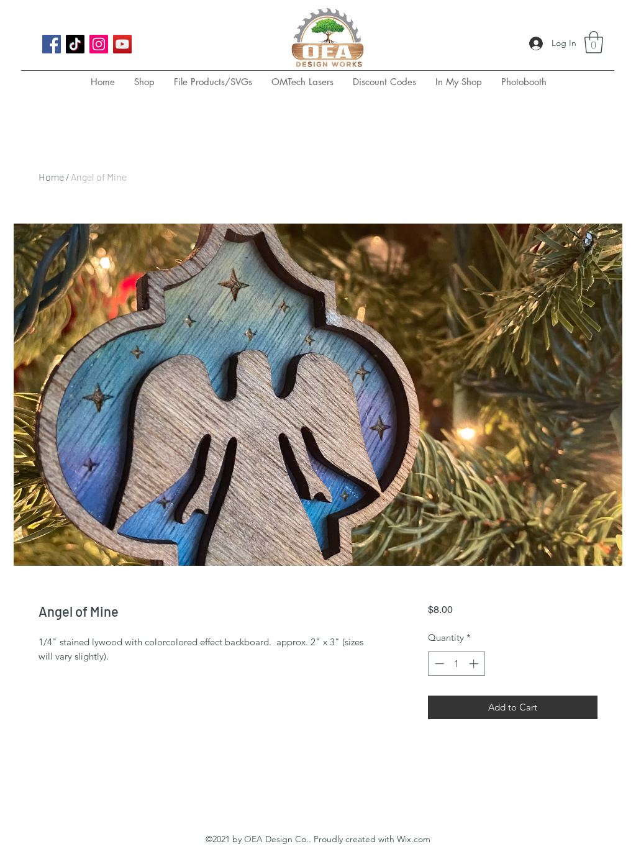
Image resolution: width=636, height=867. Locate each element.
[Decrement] (438, 663)
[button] (593, 42)
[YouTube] (122, 44)
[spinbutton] (456, 663)
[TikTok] (75, 44)
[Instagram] (98, 44)
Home (51, 177)
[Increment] (474, 663)
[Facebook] (51, 44)
